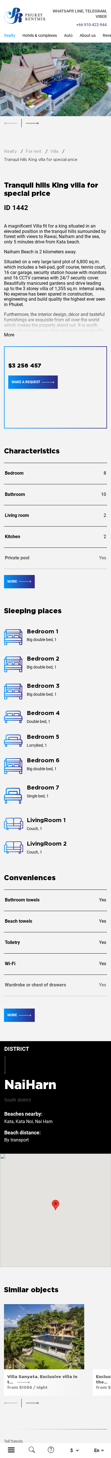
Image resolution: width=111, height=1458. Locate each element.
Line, (80, 11)
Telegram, (96, 11)
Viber (101, 16)
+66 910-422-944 (91, 24)
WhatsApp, (64, 11)
